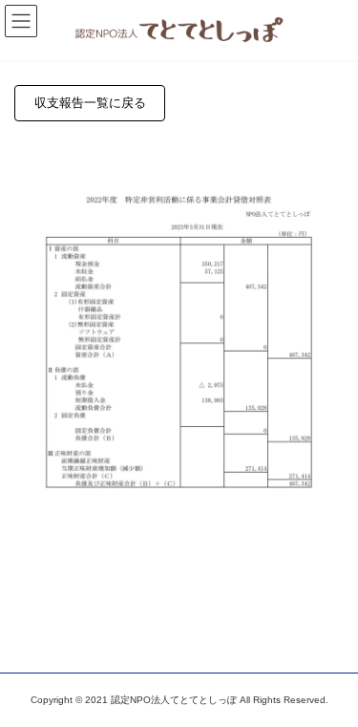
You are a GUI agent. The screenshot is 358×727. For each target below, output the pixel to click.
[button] (89, 102)
